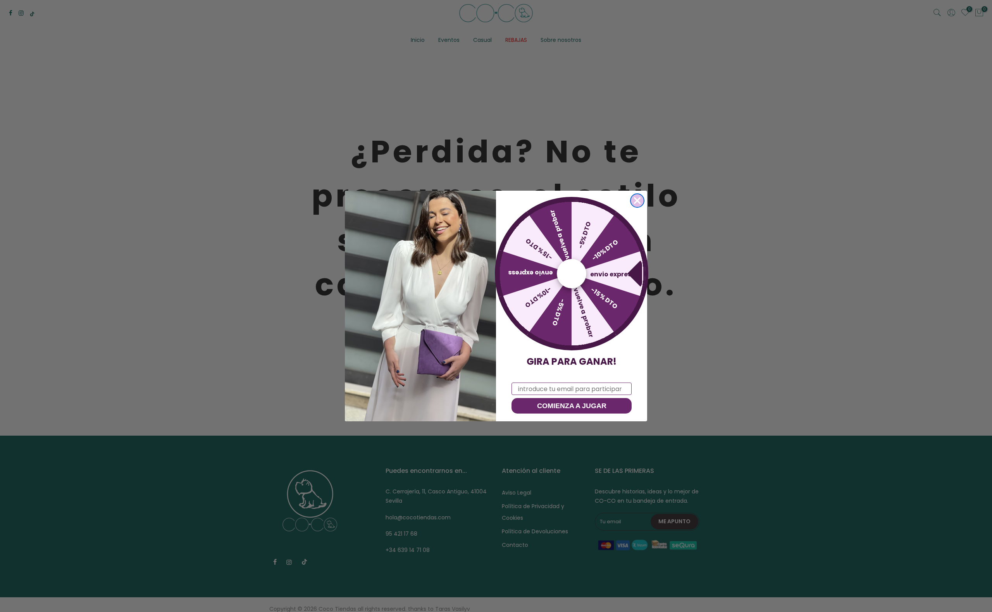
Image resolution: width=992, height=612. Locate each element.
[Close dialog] (637, 200)
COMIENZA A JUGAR (571, 406)
